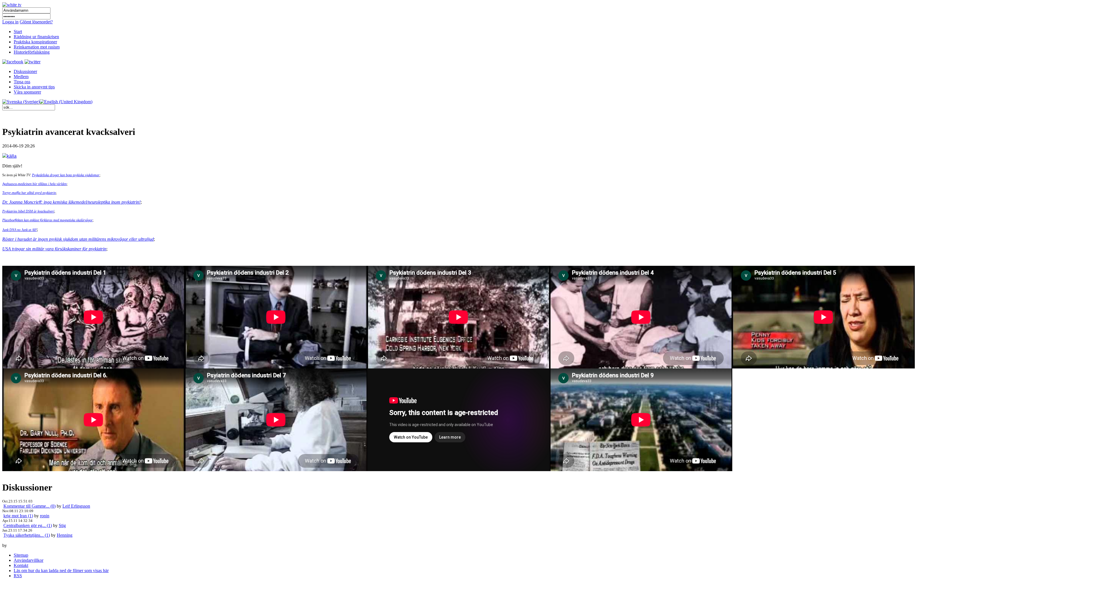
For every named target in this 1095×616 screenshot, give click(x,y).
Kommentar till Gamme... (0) (29, 506)
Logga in (10, 21)
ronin (44, 515)
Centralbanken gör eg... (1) (27, 525)
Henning (64, 535)
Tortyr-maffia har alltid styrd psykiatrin (29, 193)
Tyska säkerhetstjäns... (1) (26, 535)
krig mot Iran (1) (18, 515)
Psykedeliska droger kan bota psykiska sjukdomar (66, 175)
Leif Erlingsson (76, 506)
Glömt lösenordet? (36, 21)
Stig (62, 525)
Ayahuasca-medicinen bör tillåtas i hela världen (34, 184)
